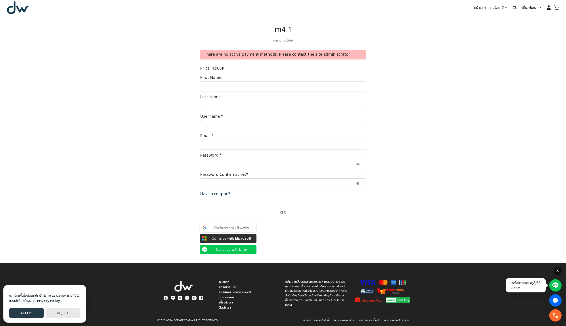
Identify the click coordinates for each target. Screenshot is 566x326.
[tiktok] (201, 298)
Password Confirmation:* (224, 175)
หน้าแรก (480, 7)
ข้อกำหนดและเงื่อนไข (369, 320)
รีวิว (514, 7)
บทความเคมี (226, 297)
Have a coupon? (215, 194)
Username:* (211, 116)
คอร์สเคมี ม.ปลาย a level (235, 292)
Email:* (207, 136)
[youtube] (194, 298)
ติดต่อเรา (225, 307)
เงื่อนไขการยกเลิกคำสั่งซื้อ (316, 320)
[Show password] (358, 164)
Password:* (211, 155)
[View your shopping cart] (556, 7)
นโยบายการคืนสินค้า (344, 320)
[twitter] (180, 298)
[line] (173, 298)
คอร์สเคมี (497, 7)
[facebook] (165, 298)
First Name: (211, 78)
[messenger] (187, 298)
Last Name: (211, 97)
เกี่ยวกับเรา (529, 7)
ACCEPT (26, 313)
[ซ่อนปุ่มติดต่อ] (558, 271)
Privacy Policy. (49, 300)
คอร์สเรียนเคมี (228, 287)
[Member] (548, 7)
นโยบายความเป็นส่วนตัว (396, 320)
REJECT (63, 313)
